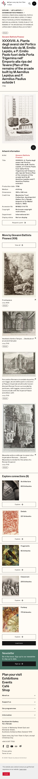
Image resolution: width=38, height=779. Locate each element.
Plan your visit (12, 674)
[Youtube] (12, 746)
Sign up (17, 664)
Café (5, 686)
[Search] (29, 3)
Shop (6, 690)
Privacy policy (7, 751)
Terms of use (6, 753)
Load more (19, 643)
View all (17, 245)
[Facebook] (3, 746)
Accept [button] (6, 774)
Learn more (22, 769)
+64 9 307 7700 (8, 741)
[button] (19, 279)
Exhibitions (10, 678)
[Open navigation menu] (34, 3)
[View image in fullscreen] (33, 147)
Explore (17, 504)
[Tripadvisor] (16, 746)
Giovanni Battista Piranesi (13, 37)
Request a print (17, 223)
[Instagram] (7, 746)
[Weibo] (20, 746)
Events (7, 682)
